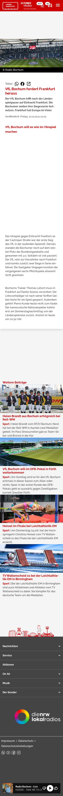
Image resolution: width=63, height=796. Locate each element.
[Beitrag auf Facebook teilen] (22, 84)
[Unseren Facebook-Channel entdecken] (14, 753)
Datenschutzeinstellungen (17, 746)
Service (7, 655)
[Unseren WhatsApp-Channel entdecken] (3, 753)
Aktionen (8, 664)
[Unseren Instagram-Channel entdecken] (19, 753)
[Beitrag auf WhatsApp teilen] (17, 84)
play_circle (50, 788)
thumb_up (56, 788)
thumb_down (44, 788)
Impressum (8, 740)
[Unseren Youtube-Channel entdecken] (8, 753)
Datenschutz (25, 740)
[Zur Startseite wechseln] (10, 5)
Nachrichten (10, 646)
